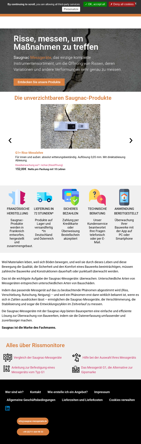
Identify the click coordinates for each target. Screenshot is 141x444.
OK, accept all (96, 4)
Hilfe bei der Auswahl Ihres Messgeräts (109, 357)
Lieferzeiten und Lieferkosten (82, 400)
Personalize (71, 9)
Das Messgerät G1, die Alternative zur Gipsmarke (107, 370)
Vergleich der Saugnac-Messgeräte (38, 357)
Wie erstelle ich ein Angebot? (67, 392)
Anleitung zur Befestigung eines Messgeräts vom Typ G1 (33, 370)
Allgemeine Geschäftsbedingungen (31, 400)
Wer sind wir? (14, 392)
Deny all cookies (123, 4)
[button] (10, 140)
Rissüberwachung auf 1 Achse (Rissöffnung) (39, 165)
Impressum (102, 392)
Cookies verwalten (122, 400)
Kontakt (35, 392)
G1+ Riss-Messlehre (29, 152)
